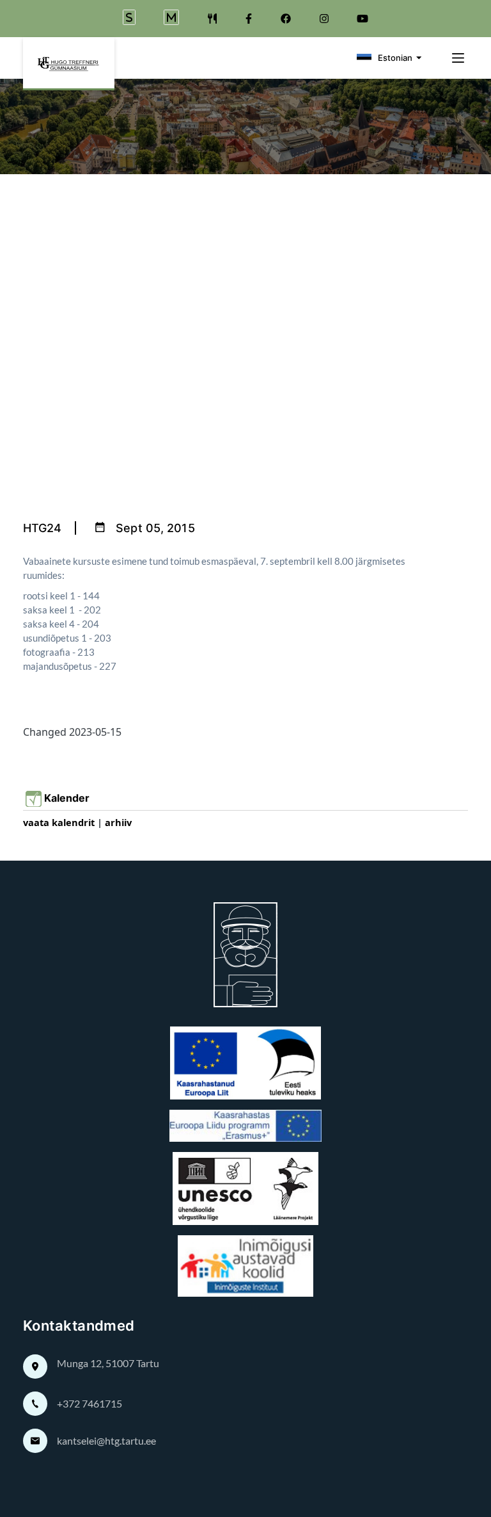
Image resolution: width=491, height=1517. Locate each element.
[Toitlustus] (212, 18)
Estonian (395, 58)
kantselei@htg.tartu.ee (106, 1440)
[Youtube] (362, 18)
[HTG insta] (324, 18)
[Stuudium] (129, 19)
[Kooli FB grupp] (286, 18)
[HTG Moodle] (171, 19)
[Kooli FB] (249, 18)
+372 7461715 (89, 1403)
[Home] (68, 63)
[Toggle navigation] (454, 57)
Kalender (69, 798)
